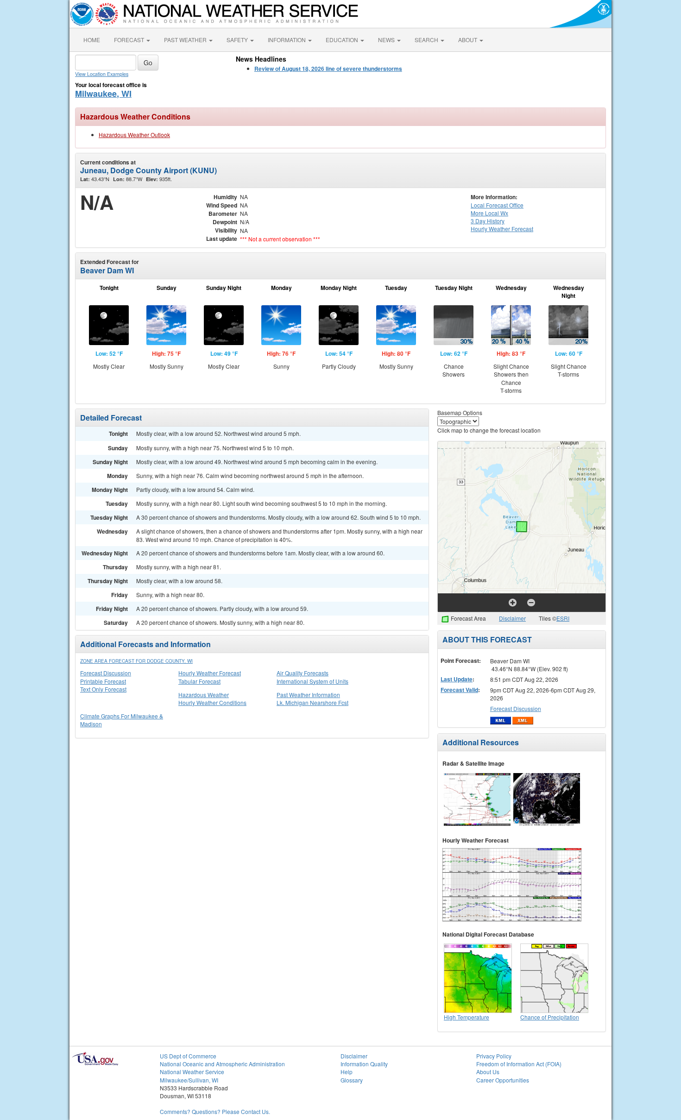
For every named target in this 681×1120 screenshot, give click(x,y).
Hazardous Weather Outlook (134, 134)
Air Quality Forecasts (302, 673)
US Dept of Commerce (188, 1056)
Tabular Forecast (199, 681)
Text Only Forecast (103, 689)
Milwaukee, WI (103, 94)
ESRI (562, 618)
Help (346, 1072)
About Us (487, 1072)
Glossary (351, 1080)
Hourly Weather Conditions (212, 702)
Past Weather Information (308, 694)
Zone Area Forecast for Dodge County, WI (136, 661)
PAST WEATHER (186, 40)
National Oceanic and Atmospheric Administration (222, 1064)
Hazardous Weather (203, 694)
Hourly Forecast (502, 229)
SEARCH (427, 40)
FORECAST (129, 40)
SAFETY (238, 40)
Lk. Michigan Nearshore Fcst (312, 702)
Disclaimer (512, 618)
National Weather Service (192, 1072)
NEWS (387, 40)
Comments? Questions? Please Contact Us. (215, 1111)
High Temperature (466, 1017)
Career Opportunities (502, 1080)
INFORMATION (287, 40)
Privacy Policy (493, 1056)
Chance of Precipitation (549, 1017)
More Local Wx (489, 213)
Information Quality (364, 1064)
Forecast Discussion (105, 673)
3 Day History (487, 221)
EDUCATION (342, 40)
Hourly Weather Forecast (209, 673)
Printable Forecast (103, 681)
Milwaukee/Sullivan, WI (189, 1080)
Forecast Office (497, 205)
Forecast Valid (459, 690)
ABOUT (468, 40)
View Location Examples (101, 73)
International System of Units (312, 681)
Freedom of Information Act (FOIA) (518, 1064)
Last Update (457, 679)
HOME (91, 40)
